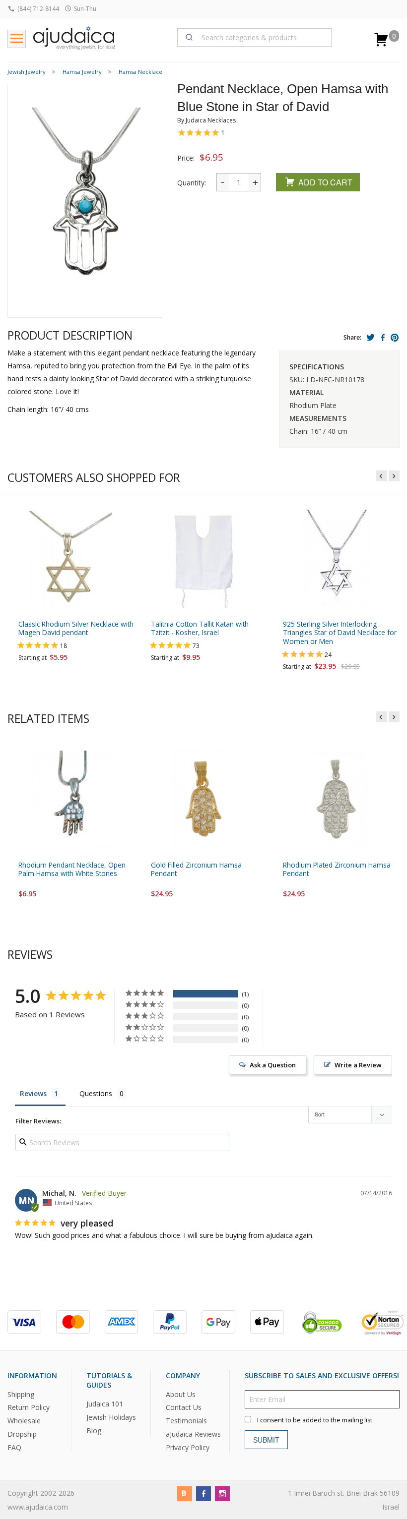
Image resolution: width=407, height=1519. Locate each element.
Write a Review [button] (358, 1064)
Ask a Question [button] (273, 1064)
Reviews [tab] (33, 1093)
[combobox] (254, 37)
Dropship (22, 1434)
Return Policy (28, 1407)
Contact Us (184, 1407)
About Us (181, 1394)
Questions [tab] (95, 1093)
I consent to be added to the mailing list (314, 1420)
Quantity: (191, 182)
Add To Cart (325, 182)
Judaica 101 (104, 1403)
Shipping (20, 1394)
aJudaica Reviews (193, 1434)
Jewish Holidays (111, 1417)
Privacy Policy (187, 1447)
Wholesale (24, 1421)
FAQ (14, 1447)
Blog (93, 1430)
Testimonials (186, 1421)
